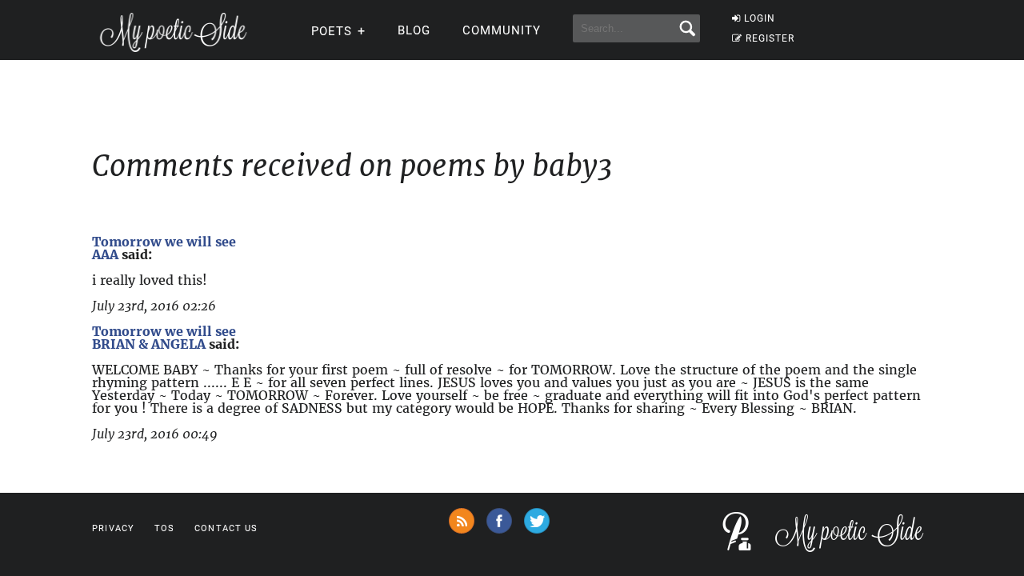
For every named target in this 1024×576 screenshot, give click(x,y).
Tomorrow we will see (164, 242)
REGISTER (770, 38)
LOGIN (759, 18)
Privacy (113, 528)
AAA (105, 254)
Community (501, 30)
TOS (164, 528)
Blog (414, 30)
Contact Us (226, 528)
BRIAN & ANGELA (149, 344)
